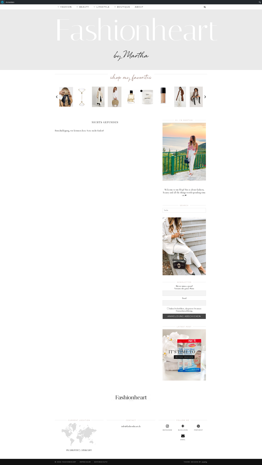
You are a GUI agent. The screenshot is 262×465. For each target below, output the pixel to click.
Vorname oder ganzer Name (184, 289)
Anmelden (10, 2)
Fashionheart (136, 30)
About (139, 7)
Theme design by (195, 462)
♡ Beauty (82, 7)
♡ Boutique (122, 7)
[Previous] (57, 97)
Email (184, 298)
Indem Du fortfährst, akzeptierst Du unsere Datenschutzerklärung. (185, 309)
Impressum (85, 462)
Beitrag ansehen (184, 357)
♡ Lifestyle (102, 7)
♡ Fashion (65, 7)
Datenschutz (101, 462)
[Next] (205, 97)
